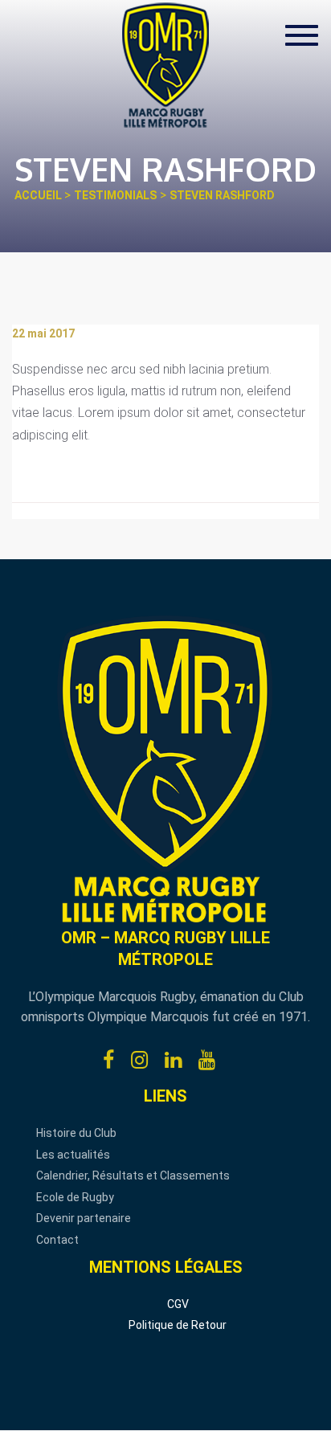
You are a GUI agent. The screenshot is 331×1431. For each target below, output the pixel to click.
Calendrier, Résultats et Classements (133, 1175)
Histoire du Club (76, 1132)
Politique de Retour (178, 1325)
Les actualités (73, 1154)
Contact (57, 1239)
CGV (178, 1304)
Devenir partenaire (83, 1218)
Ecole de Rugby (75, 1197)
